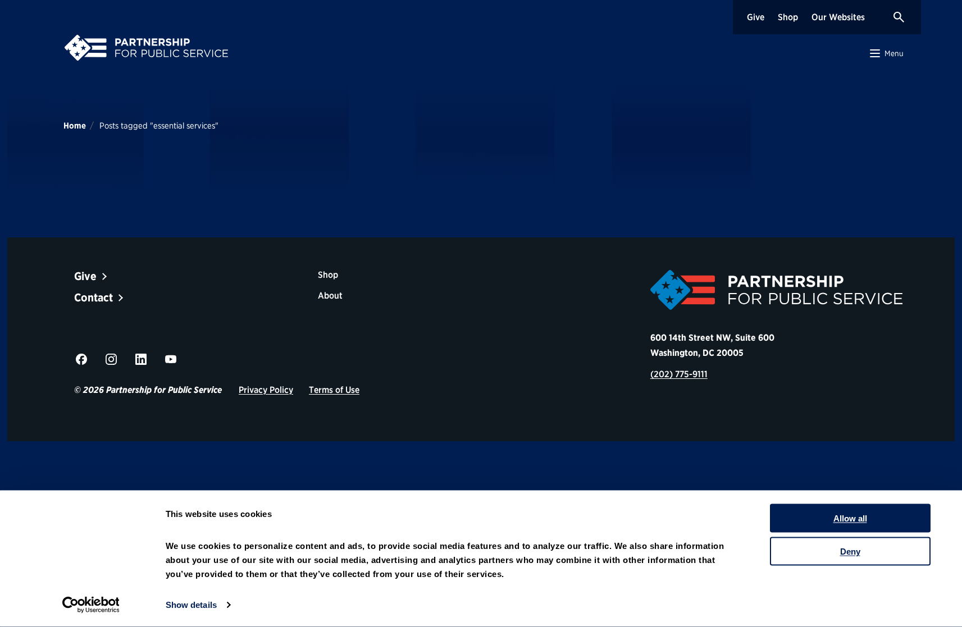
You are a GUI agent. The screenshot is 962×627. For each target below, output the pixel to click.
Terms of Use (334, 390)
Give (755, 17)
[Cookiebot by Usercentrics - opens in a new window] (91, 605)
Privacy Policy (266, 390)
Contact (93, 297)
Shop (788, 17)
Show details (191, 605)
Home (74, 126)
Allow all (850, 518)
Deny (850, 551)
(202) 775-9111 (679, 374)
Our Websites (838, 17)
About (330, 295)
